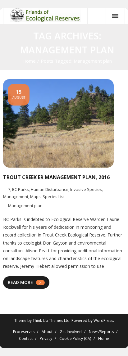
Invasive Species (86, 189)
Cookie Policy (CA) (75, 338)
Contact (26, 338)
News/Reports (101, 331)
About (47, 331)
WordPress (103, 320)
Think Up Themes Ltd (51, 320)
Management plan (25, 205)
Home (29, 61)
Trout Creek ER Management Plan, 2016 (56, 177)
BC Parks (20, 189)
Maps (35, 196)
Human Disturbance (49, 189)
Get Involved (71, 331)
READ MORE (20, 282)
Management (15, 196)
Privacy (46, 338)
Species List (54, 196)
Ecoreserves (23, 331)
